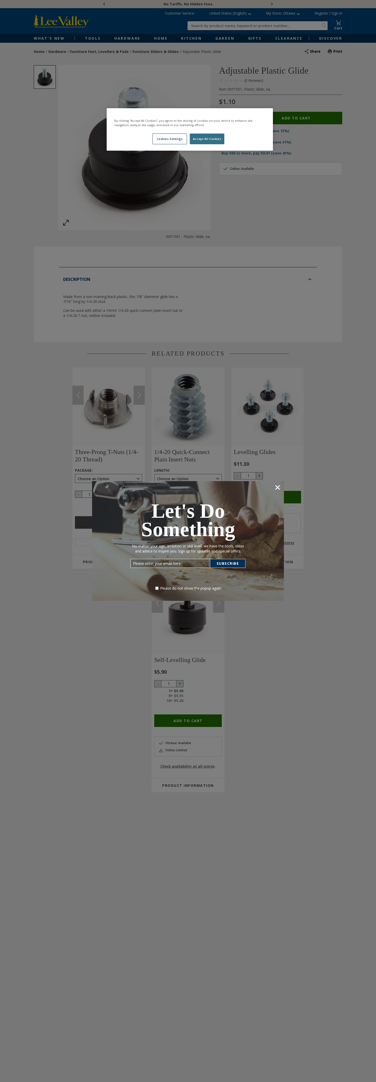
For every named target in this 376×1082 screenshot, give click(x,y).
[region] (190, 129)
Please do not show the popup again (190, 588)
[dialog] (188, 541)
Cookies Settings (170, 139)
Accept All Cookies (207, 139)
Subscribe (228, 563)
